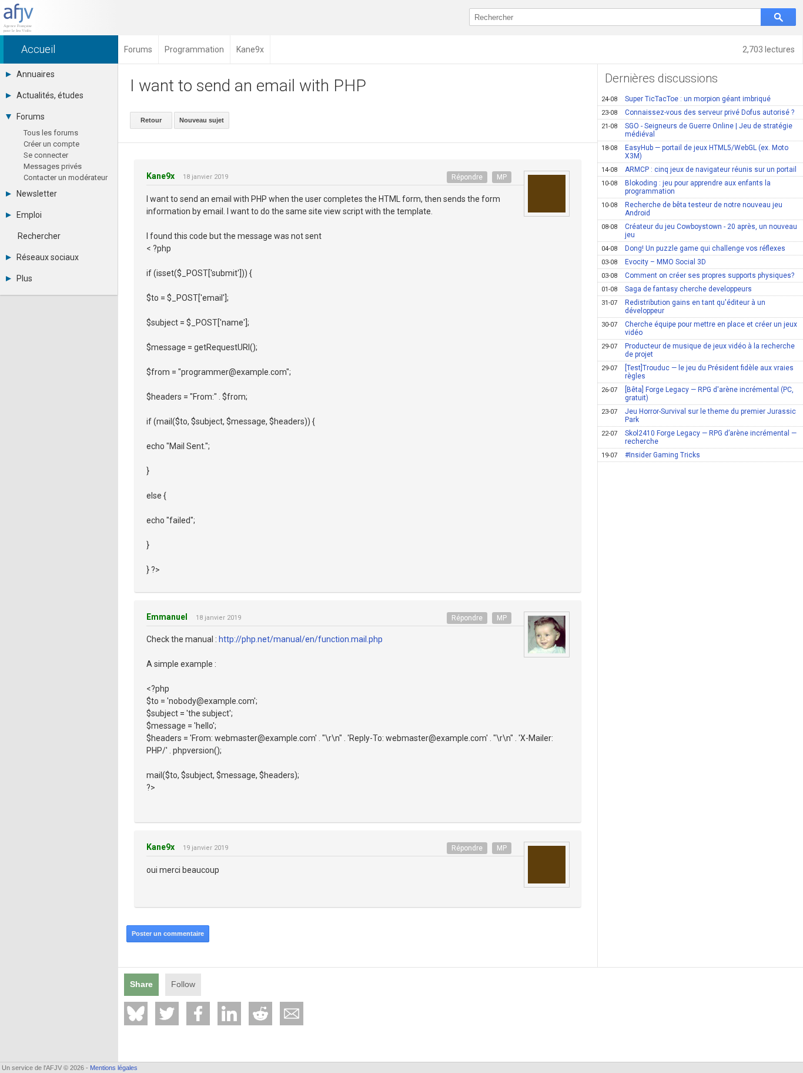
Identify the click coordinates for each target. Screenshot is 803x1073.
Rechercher (39, 236)
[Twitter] (167, 1013)
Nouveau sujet (201, 120)
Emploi (29, 215)
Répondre (467, 177)
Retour (151, 120)
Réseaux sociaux (47, 257)
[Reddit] (260, 1013)
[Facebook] (198, 1013)
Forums (30, 116)
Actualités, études (49, 95)
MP (502, 177)
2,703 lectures (769, 49)
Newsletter (36, 193)
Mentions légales (114, 1067)
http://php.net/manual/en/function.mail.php (301, 639)
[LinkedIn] (229, 1013)
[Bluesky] (136, 1013)
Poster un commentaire (168, 933)
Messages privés (53, 166)
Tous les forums (51, 132)
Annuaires (35, 74)
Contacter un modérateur (66, 177)
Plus (24, 278)
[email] (291, 1013)
